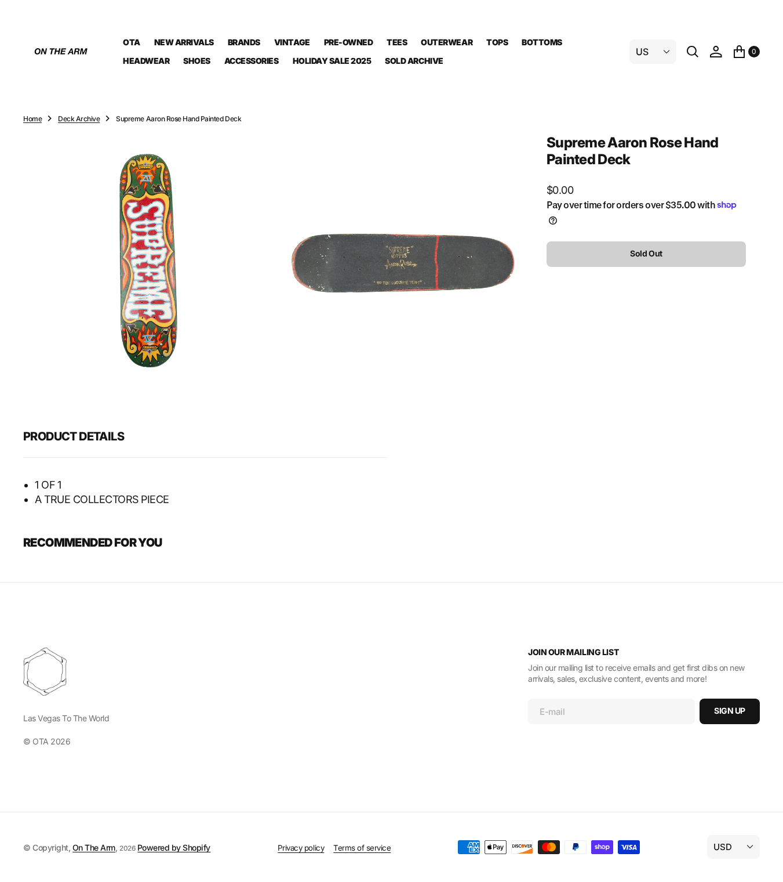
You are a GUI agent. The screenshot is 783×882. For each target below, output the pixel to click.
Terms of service (362, 847)
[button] (715, 51)
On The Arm (93, 847)
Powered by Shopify (173, 847)
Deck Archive (79, 118)
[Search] (692, 51)
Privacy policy (301, 847)
